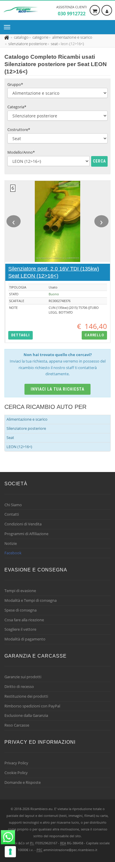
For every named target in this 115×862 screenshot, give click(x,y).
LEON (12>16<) (19, 446)
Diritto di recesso (19, 686)
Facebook (13, 552)
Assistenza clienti (71, 11)
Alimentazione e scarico (26, 419)
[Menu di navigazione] (8, 27)
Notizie (10, 543)
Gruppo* (15, 84)
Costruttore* (18, 129)
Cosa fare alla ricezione (24, 619)
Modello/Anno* (21, 152)
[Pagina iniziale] (7, 37)
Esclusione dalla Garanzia (26, 715)
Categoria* (16, 106)
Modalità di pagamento (24, 639)
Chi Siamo (13, 504)
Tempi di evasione (20, 590)
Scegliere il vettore (20, 629)
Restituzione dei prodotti (26, 696)
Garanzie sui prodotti (22, 676)
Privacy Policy (16, 763)
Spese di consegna (20, 610)
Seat (10, 437)
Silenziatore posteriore (26, 428)
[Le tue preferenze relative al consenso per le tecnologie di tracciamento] (10, 851)
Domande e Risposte (22, 782)
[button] (20, 335)
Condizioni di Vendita (23, 524)
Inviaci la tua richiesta (58, 389)
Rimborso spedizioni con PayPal (32, 706)
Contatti (11, 514)
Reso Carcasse (16, 725)
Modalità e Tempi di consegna (30, 600)
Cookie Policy (16, 772)
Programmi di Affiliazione (26, 533)
